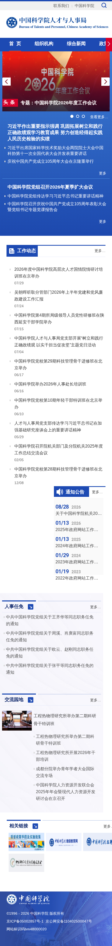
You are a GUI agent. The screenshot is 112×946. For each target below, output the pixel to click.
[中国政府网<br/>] (26, 849)
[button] (105, 81)
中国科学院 (84, 5)
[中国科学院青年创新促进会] (26, 870)
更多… (100, 251)
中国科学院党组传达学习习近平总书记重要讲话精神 (55, 196)
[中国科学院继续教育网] (64, 849)
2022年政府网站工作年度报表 (83, 578)
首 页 (15, 43)
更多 (102, 173)
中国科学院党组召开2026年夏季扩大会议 (50, 187)
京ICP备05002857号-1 (25, 921)
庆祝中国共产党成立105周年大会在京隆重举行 (51, 161)
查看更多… (99, 117)
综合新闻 (76, 43)
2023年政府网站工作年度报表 (83, 562)
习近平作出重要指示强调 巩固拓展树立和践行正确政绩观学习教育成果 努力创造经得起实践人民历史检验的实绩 (55, 132)
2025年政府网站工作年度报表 (83, 529)
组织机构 (44, 43)
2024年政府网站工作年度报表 (83, 546)
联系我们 (61, 5)
